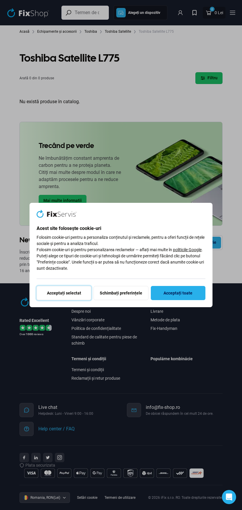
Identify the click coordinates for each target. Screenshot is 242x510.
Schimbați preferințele (121, 293)
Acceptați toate (177, 293)
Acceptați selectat (64, 293)
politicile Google (187, 249)
